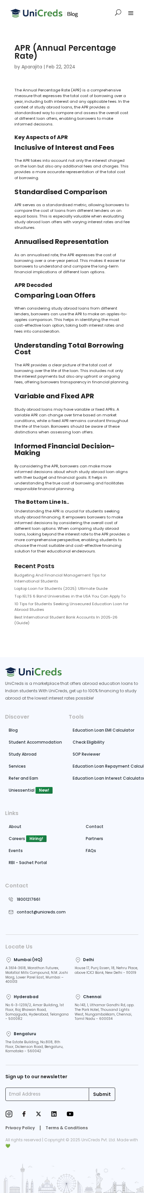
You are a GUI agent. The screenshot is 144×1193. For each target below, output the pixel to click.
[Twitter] (38, 1114)
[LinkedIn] (54, 1114)
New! (44, 790)
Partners (94, 838)
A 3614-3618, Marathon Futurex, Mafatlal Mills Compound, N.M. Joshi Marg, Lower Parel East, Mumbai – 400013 (36, 975)
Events (16, 850)
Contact (94, 826)
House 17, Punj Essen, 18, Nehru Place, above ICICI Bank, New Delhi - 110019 (106, 970)
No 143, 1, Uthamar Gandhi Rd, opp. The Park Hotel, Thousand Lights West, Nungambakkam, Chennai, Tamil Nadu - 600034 (104, 1012)
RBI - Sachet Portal (28, 862)
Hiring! (36, 838)
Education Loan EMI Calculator (103, 730)
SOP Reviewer (86, 754)
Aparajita (31, 66)
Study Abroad (23, 754)
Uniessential (21, 790)
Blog (13, 730)
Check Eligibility (88, 742)
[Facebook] (24, 1114)
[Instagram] (8, 1115)
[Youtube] (70, 1115)
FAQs (91, 850)
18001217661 (28, 899)
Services (17, 766)
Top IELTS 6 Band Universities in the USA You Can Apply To (70, 596)
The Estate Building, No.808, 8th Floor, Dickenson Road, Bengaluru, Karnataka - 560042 (34, 1047)
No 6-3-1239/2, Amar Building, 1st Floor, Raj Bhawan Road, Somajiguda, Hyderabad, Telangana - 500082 (37, 1012)
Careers (17, 838)
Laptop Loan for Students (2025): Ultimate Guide (60, 588)
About (15, 826)
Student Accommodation (35, 742)
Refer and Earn (23, 778)
